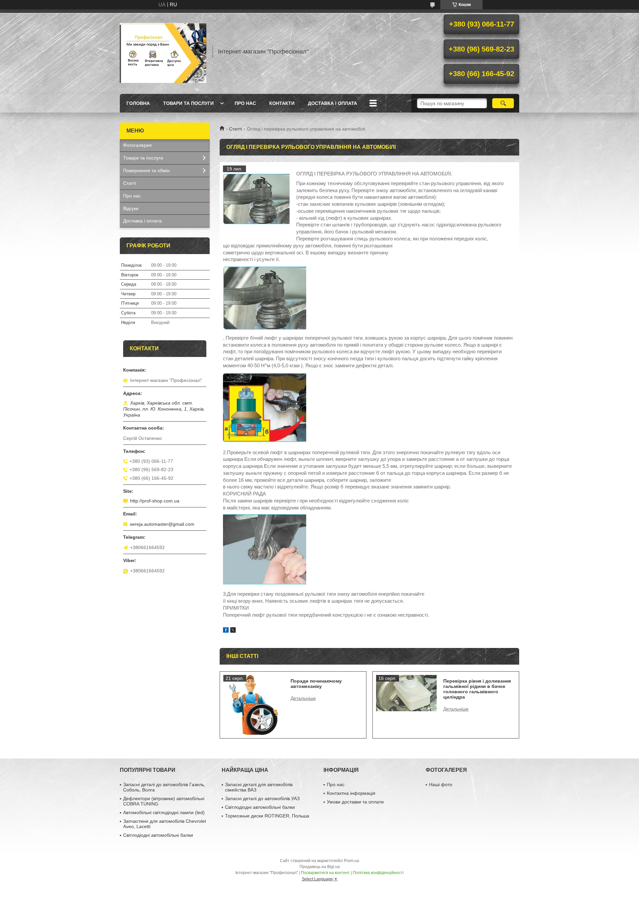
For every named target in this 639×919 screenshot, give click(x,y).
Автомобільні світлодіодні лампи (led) (164, 812)
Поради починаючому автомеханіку (316, 683)
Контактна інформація (351, 793)
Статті (235, 129)
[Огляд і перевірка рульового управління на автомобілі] (256, 198)
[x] (233, 631)
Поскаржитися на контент (325, 872)
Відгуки (130, 208)
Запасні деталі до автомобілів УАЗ (262, 798)
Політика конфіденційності (378, 872)
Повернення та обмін (146, 170)
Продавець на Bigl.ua (320, 866)
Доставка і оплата (332, 103)
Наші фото (440, 784)
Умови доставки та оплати (355, 801)
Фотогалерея (137, 145)
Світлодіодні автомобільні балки (158, 835)
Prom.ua (351, 860)
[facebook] (226, 631)
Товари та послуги (188, 103)
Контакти (282, 103)
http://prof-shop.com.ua (154, 500)
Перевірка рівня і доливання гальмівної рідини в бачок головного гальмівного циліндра (477, 689)
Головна (138, 103)
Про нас (245, 103)
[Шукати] (503, 103)
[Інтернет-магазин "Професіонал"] (163, 52)
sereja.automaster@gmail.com (162, 524)
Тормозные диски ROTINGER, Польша (267, 815)
